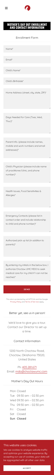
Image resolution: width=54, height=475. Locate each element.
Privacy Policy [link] (15, 302)
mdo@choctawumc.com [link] (31, 371)
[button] (6, 8)
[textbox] (27, 49)
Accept (27, 468)
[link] (27, 8)
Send (27, 289)
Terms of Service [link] (32, 302)
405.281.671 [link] (29, 367)
